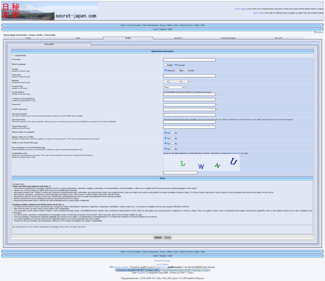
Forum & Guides (134, 25)
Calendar (319, 32)
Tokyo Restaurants (150, 25)
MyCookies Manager (162, 261)
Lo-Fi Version (162, 264)
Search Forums (186, 25)
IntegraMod (142, 273)
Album (169, 25)
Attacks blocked (119, 267)
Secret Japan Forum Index (15, 35)
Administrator (235, 153)
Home (123, 25)
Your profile (50, 35)
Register (163, 29)
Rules (196, 25)
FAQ (203, 25)
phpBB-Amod (161, 267)
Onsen (162, 25)
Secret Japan (240, 9)
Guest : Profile (36, 35)
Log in (155, 29)
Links (176, 25)
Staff (170, 29)
